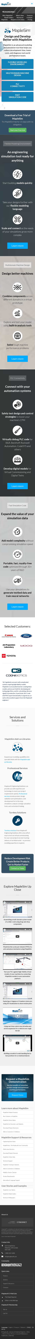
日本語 (29, 1327)
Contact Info (5, 1242)
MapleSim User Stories (9, 1190)
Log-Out (5, 1313)
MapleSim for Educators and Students (13, 1124)
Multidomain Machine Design (17, 265)
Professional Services (17, 768)
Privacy (13, 1334)
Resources (20, 17)
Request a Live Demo (17, 19)
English (11, 1327)
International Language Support (11, 1180)
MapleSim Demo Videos (9, 1120)
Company (5, 1287)
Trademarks (4, 1335)
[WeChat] (20, 1265)
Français (16, 1327)
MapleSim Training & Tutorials (11, 1165)
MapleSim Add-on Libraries (17, 739)
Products (5, 1276)
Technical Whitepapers (9, 1197)
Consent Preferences (21, 1334)
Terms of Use (6, 1334)
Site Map (11, 1335)
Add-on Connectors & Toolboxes (11, 1132)
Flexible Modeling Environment (18, 143)
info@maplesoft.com (11, 1256)
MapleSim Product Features (10, 1112)
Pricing (30, 19)
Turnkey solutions (10, 830)
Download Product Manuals (10, 1153)
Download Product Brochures (11, 1128)
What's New (20, 15)
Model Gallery (8, 17)
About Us (4, 1214)
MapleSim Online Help (9, 1157)
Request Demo (17, 1095)
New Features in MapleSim (10, 1116)
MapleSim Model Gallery (9, 1194)
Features (30, 15)
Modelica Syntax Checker (10, 1172)
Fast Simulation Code (17, 505)
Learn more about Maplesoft (8, 1236)
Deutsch (23, 1327)
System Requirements (9, 1176)
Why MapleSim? (7, 15)
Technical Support (7, 1161)
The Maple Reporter (11, 1297)
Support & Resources (8, 1283)
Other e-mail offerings (11, 1300)
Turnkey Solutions (17, 812)
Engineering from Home (9, 1141)
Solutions (5, 1280)
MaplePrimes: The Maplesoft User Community (15, 1145)
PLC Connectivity (17, 378)
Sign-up (5, 1309)
